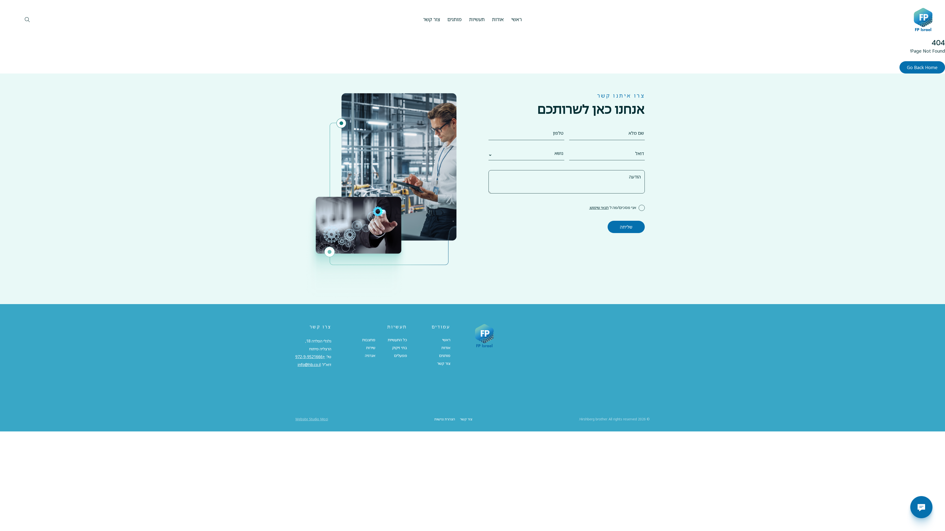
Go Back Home (922, 67)
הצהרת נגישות (444, 419)
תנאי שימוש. (599, 207)
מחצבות (368, 339)
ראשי (516, 19)
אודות (498, 19)
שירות (370, 347)
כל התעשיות (397, 339)
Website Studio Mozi (311, 419)
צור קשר (431, 19)
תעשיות (477, 19)
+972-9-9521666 (310, 356)
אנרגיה (370, 355)
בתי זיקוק (399, 347)
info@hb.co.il (309, 364)
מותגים (454, 19)
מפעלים (400, 355)
